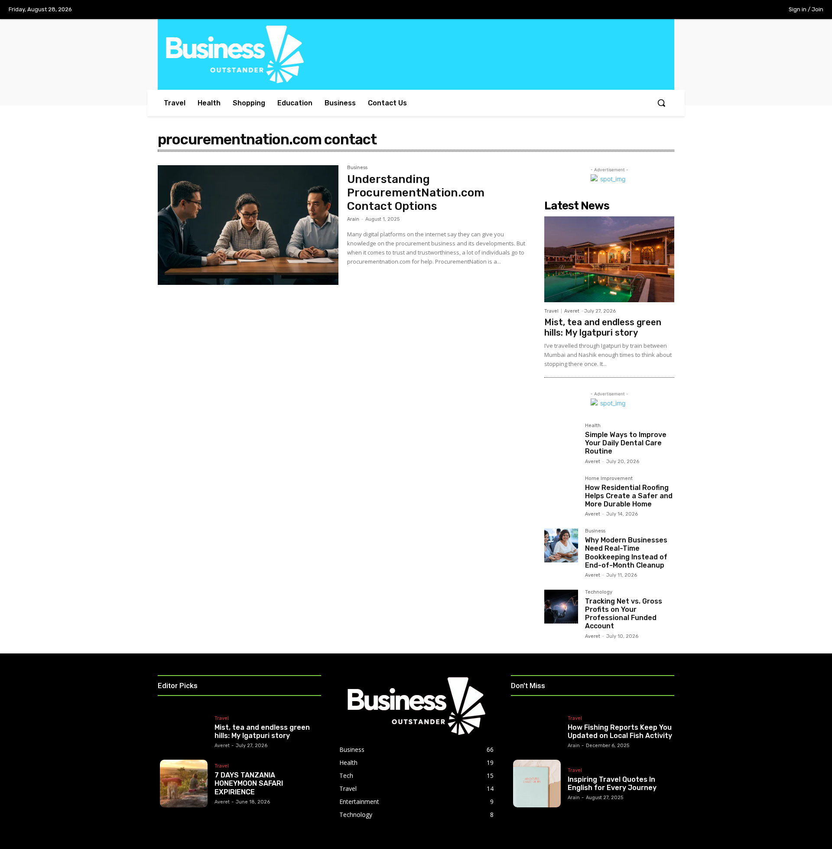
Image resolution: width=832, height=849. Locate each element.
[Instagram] (722, 10)
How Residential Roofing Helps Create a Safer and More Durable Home (629, 495)
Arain (353, 219)
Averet (571, 311)
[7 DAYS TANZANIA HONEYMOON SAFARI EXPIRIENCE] (184, 783)
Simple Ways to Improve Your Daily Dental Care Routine (625, 443)
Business (357, 167)
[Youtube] (758, 10)
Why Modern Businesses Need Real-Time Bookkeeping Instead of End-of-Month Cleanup (626, 552)
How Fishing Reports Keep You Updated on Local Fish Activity (620, 731)
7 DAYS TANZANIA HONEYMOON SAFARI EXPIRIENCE (248, 783)
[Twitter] (740, 10)
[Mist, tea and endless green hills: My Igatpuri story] (609, 259)
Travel (551, 311)
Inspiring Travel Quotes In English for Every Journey (612, 783)
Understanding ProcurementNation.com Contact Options (415, 193)
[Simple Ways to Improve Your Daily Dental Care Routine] (561, 440)
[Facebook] (704, 10)
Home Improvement (609, 478)
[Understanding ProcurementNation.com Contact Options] (248, 225)
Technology (598, 592)
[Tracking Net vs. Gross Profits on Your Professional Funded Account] (561, 607)
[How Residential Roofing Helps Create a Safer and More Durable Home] (561, 493)
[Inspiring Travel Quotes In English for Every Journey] (537, 783)
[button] (661, 103)
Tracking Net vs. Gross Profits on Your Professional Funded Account (623, 613)
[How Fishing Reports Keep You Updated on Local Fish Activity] (537, 731)
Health (593, 425)
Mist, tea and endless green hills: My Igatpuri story (602, 327)
